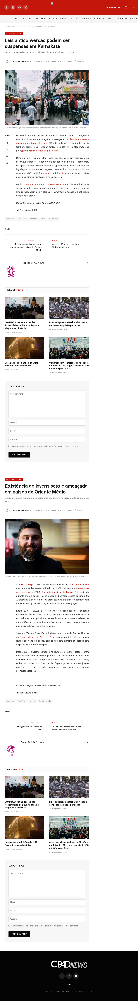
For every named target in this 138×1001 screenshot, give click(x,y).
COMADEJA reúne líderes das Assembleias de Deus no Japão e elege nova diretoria (22, 325)
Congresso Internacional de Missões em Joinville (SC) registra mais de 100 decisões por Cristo (69, 366)
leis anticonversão (38, 219)
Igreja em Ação (102, 19)
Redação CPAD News (21, 61)
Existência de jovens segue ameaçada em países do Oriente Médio (26, 247)
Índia (44, 143)
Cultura (74, 19)
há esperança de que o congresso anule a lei (46, 184)
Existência (22, 701)
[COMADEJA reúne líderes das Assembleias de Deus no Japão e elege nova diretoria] (24, 308)
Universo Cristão (14, 33)
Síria (20, 584)
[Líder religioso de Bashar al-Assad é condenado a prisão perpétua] (69, 308)
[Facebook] (7, 142)
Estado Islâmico (80, 584)
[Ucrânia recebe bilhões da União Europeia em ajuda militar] (24, 348)
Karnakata (22, 219)
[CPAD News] (69, 7)
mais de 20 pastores (56, 173)
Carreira (87, 19)
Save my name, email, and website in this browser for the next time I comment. (44, 446)
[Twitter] (7, 149)
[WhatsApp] (7, 163)
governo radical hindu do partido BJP (40, 150)
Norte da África (48, 637)
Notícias (26, 19)
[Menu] (6, 19)
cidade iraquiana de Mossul (59, 592)
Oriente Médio (26, 637)
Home (16, 19)
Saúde (63, 19)
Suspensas (53, 219)
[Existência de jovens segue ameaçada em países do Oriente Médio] (47, 546)
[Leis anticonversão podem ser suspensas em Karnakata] (47, 97)
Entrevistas (120, 19)
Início (7, 26)
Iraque (31, 584)
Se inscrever (112, 7)
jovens (33, 701)
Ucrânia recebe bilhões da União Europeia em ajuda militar (21, 364)
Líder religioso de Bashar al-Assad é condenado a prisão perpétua (68, 324)
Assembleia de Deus (47, 19)
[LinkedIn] (7, 156)
